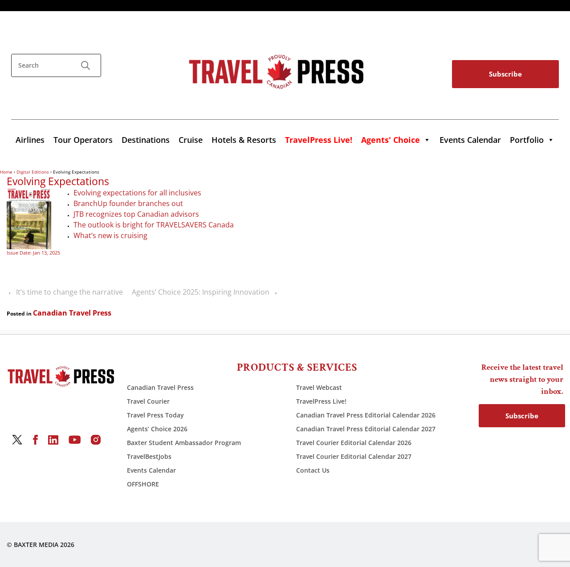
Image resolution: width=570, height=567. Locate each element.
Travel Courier (148, 401)
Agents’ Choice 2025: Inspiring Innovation (200, 292)
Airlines (30, 139)
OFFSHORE (143, 484)
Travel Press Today (155, 415)
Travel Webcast (319, 387)
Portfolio (527, 139)
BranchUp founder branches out (128, 203)
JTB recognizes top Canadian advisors (137, 214)
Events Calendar (470, 139)
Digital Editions (32, 172)
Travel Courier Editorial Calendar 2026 (353, 442)
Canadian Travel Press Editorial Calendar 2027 (366, 429)
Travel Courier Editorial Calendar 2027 (353, 456)
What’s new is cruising (111, 235)
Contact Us (313, 470)
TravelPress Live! (321, 401)
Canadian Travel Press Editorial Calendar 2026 (366, 415)
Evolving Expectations (58, 181)
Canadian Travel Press (72, 313)
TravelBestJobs (149, 456)
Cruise (191, 139)
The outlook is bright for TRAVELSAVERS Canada (153, 225)
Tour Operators (83, 139)
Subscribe (505, 73)
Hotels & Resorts (244, 139)
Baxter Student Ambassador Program (184, 442)
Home (6, 172)
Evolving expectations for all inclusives (137, 193)
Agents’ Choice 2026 (157, 429)
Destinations (146, 139)
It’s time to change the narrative (69, 292)
